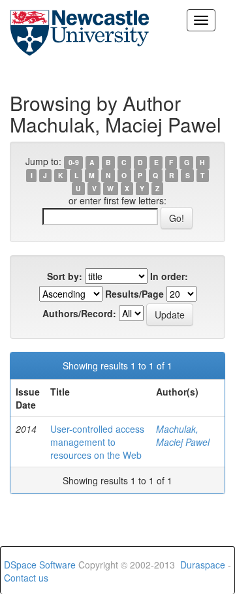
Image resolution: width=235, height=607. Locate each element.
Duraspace (202, 564)
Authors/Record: (79, 313)
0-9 (74, 162)
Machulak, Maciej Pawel (183, 435)
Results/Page (134, 293)
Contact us (26, 577)
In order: (169, 276)
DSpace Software (40, 564)
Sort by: (64, 276)
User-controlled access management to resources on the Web (97, 441)
